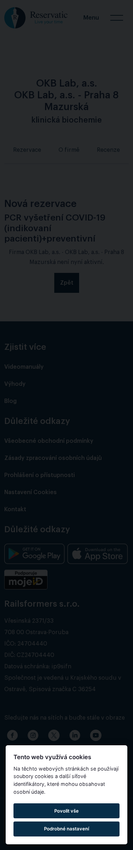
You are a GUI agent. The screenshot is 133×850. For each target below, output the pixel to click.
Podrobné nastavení (66, 828)
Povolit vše (66, 811)
